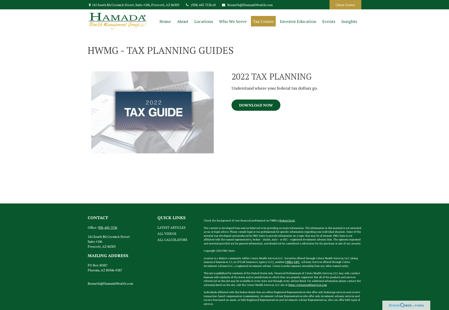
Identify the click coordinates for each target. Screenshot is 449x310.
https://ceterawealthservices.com (307, 285)
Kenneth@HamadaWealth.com (250, 5)
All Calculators (172, 239)
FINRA (289, 262)
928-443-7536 (107, 227)
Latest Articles (171, 227)
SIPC (297, 262)
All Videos (166, 233)
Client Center (345, 5)
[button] (165, 21)
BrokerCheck (287, 220)
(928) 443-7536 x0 (203, 5)
